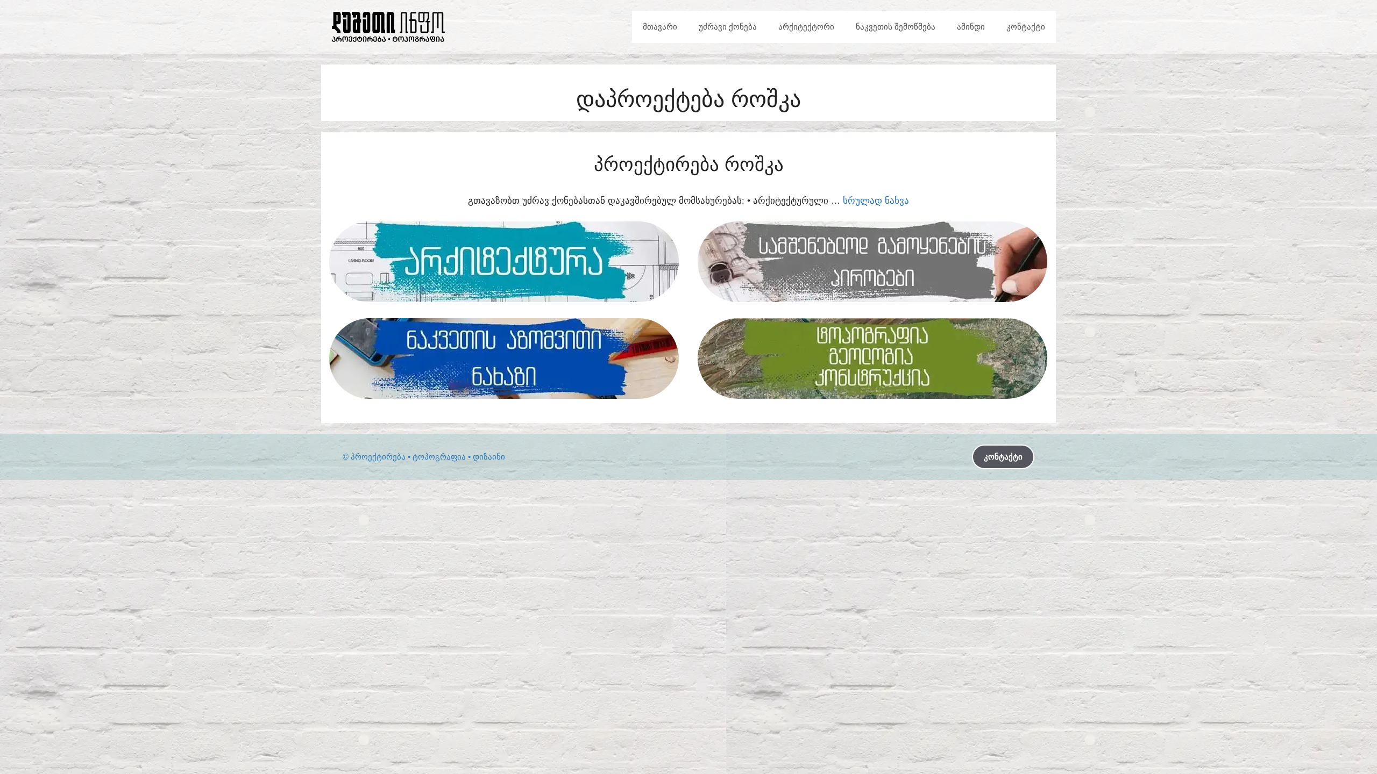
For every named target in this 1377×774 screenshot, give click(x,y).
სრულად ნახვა (876, 201)
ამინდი (971, 26)
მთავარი (660, 26)
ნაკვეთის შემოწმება (895, 26)
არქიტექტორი (806, 26)
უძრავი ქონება (728, 26)
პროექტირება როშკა (689, 164)
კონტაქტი (1025, 26)
